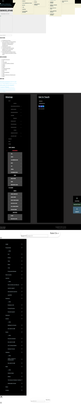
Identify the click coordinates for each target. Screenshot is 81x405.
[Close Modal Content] (1, 238)
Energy (3, 64)
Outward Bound (2, 88)
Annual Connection (6, 59)
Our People (4, 69)
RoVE (3, 71)
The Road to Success (6, 46)
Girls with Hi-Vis (4, 85)
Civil (3, 60)
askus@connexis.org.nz (42, 103)
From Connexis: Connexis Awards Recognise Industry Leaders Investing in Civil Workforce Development (9, 43)
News (3, 67)
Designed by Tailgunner (61, 228)
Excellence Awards (14, 83)
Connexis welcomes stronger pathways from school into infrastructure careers (8, 49)
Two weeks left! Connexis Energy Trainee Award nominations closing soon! (9, 53)
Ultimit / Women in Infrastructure (8, 74)
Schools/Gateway (5, 72)
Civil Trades (4, 62)
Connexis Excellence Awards (8, 63)
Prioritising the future (6, 40)
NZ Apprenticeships (6, 68)
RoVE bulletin (6, 88)
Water (3, 76)
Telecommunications (8, 90)
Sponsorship (2, 90)
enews (10, 83)
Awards (12, 81)
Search (1, 35)
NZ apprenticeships (11, 87)
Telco (3, 73)
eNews (3, 66)
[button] (74, 5)
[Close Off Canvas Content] (1, 396)
